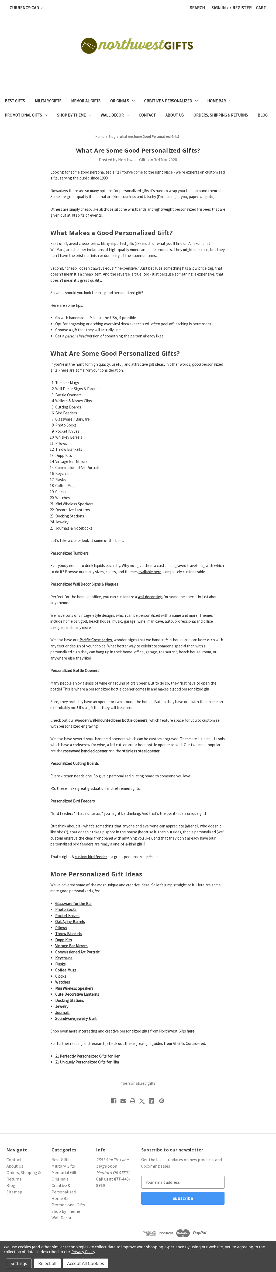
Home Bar (216, 100)
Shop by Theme (71, 115)
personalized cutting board (131, 775)
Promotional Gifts (23, 115)
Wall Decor (112, 115)
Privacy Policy (83, 1251)
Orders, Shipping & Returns (221, 115)
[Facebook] (113, 1101)
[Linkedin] (151, 1101)
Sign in (219, 7)
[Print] (132, 1101)
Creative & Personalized (168, 100)
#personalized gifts (138, 1083)
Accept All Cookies (85, 1263)
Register (242, 7)
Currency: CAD (25, 7)
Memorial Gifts (86, 100)
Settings (19, 1263)
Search (197, 7)
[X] (142, 1101)
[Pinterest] (161, 1101)
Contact (147, 115)
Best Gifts (15, 100)
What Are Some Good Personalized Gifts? (138, 150)
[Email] (123, 1101)
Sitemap (14, 1192)
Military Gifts (48, 100)
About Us (174, 115)
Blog (263, 115)
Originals (119, 100)
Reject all (47, 1263)
